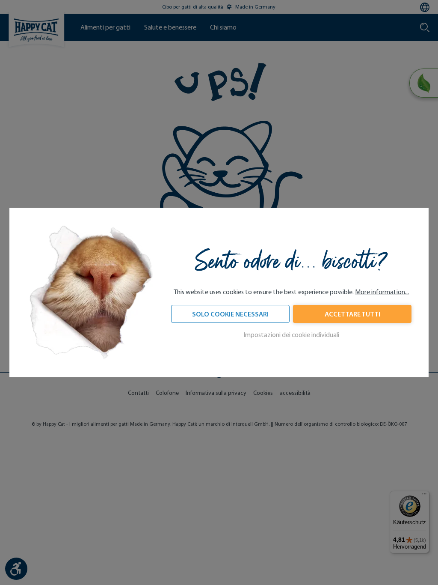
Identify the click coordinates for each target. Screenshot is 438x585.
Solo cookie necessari (230, 314)
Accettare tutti (352, 314)
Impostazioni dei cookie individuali (291, 335)
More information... (382, 292)
